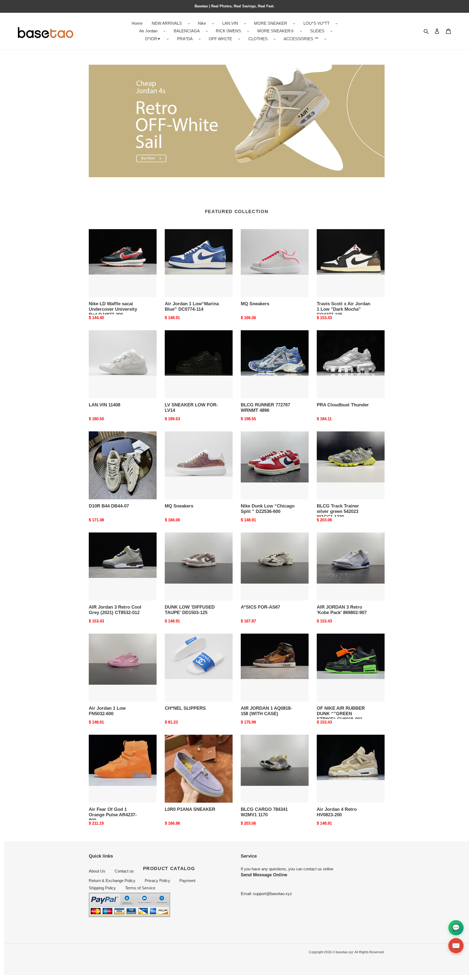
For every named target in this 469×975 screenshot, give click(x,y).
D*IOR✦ (153, 38)
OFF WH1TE (220, 38)
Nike (202, 23)
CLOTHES (258, 38)
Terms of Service (140, 888)
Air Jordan (148, 31)
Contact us (124, 871)
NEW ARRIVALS (167, 23)
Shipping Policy (102, 888)
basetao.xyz (344, 952)
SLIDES (317, 31)
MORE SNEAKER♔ (275, 31)
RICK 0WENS (228, 31)
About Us (97, 871)
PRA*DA (185, 38)
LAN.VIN (230, 23)
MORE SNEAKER (270, 23)
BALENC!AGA (187, 31)
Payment (187, 880)
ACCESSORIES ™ (301, 38)
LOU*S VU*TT (316, 23)
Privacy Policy (157, 880)
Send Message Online (264, 874)
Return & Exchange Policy (112, 880)
